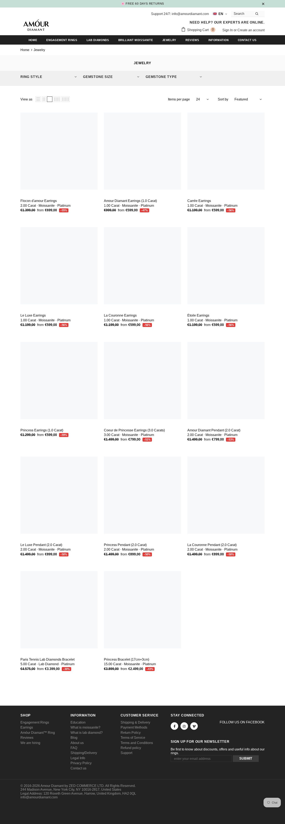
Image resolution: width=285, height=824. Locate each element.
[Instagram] (184, 726)
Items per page (179, 99)
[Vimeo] (194, 726)
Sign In (228, 30)
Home (24, 50)
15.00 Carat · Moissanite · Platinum (130, 664)
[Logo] (36, 25)
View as (26, 99)
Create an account (251, 30)
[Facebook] (174, 726)
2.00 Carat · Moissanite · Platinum (45, 205)
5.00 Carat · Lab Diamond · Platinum (47, 664)
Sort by (223, 99)
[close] (263, 3)
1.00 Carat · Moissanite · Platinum (129, 205)
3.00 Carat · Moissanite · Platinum (129, 435)
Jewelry (39, 50)
